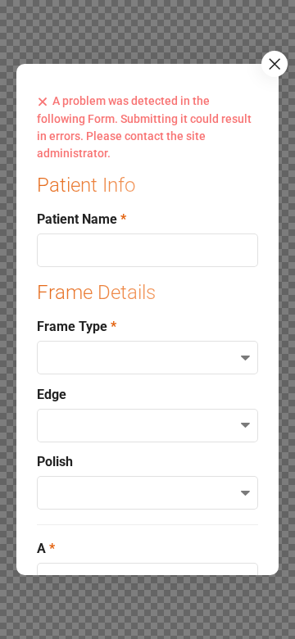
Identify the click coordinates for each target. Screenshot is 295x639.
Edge (51, 394)
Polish (55, 461)
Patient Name (78, 219)
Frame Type (74, 326)
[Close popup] (274, 64)
